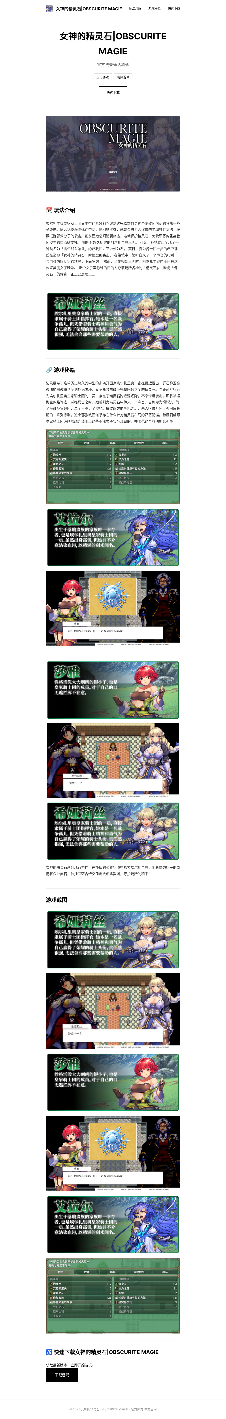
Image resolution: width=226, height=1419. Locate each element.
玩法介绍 (135, 8)
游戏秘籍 (154, 8)
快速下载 (174, 8)
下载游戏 (62, 1375)
